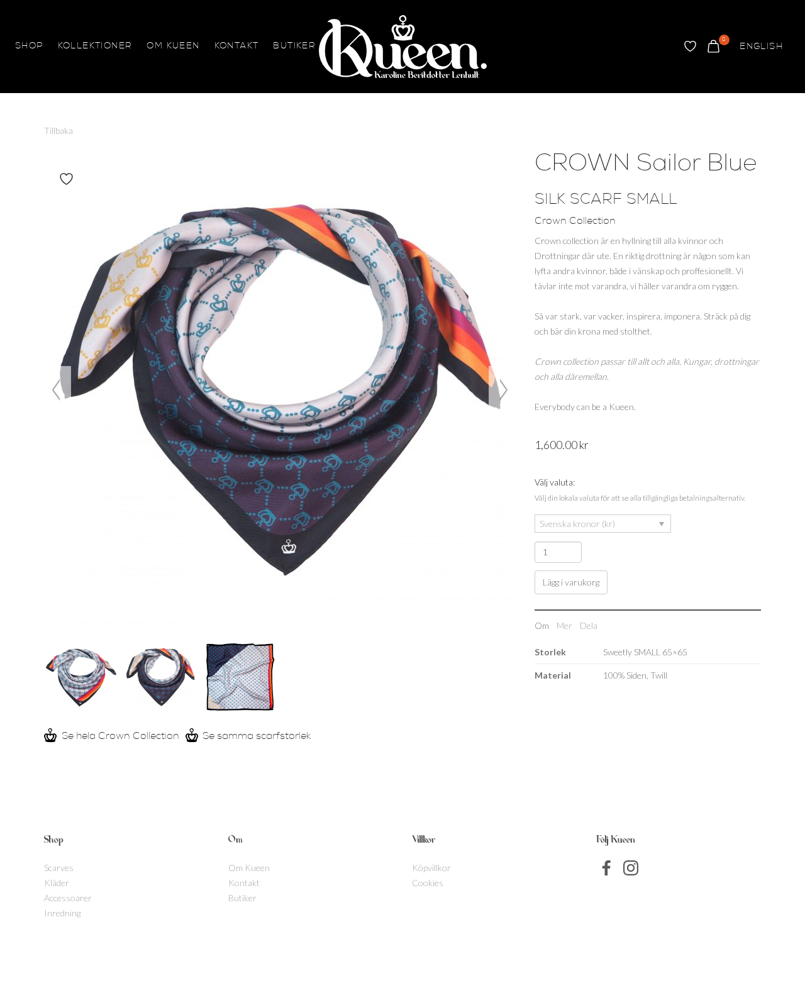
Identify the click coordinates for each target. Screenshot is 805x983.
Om (542, 625)
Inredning (62, 913)
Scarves (59, 867)
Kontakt (236, 46)
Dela (588, 625)
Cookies (427, 882)
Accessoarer (68, 897)
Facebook (606, 867)
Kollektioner (95, 46)
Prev (57, 389)
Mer (564, 625)
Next (502, 389)
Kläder (56, 882)
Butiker (294, 46)
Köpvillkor (431, 867)
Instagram (630, 867)
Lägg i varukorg (571, 582)
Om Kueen (173, 46)
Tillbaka (58, 130)
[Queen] (403, 46)
